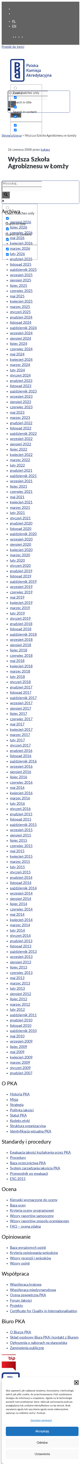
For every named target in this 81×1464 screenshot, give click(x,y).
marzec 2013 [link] (20, 983)
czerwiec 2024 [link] (21, 349)
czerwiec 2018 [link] (21, 655)
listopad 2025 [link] (20, 264)
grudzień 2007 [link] (21, 1073)
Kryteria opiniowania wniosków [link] (34, 1253)
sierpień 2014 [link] (20, 899)
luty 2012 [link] (17, 1010)
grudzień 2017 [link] (21, 687)
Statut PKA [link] (18, 1115)
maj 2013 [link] (17, 978)
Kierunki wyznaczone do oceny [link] (34, 1200)
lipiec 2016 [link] (18, 777)
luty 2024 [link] (17, 370)
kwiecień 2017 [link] (21, 729)
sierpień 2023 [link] (20, 402)
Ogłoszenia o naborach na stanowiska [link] (38, 1343)
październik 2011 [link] (23, 1015)
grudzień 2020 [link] (21, 523)
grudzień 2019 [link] (21, 571)
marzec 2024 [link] (20, 365)
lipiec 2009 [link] (18, 1047)
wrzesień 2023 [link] (21, 396)
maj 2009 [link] (17, 1052)
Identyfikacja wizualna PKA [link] (30, 1131)
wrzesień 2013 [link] (21, 957)
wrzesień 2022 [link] (21, 439)
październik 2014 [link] (23, 888)
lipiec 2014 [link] (18, 904)
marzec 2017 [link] (20, 735)
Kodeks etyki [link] (20, 1121)
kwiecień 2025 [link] (21, 301)
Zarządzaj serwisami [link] (41, 1420)
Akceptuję (42, 1431)
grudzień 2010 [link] (21, 1020)
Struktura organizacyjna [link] (28, 1126)
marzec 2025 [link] (20, 307)
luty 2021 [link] (17, 513)
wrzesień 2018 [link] (21, 640)
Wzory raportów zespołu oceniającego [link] (39, 1221)
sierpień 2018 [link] (20, 645)
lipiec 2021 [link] (18, 486)
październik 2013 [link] (23, 951)
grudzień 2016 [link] (21, 751)
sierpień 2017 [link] (20, 708)
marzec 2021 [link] (20, 507)
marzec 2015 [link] (20, 862)
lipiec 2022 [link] (18, 449)
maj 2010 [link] (17, 1036)
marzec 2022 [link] (20, 460)
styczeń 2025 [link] (20, 312)
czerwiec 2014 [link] (21, 909)
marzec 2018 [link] (20, 671)
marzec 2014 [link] (20, 925)
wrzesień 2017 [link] (21, 703)
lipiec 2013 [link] (18, 967)
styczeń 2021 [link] (20, 518)
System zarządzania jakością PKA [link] (35, 1168)
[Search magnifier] (6, 195)
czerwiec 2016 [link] (21, 782)
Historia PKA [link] (20, 1094)
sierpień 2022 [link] (20, 444)
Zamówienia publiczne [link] (27, 1348)
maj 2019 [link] (17, 597)
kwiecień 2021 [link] (21, 502)
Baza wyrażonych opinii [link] (28, 1247)
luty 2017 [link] (17, 740)
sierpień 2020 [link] (20, 544)
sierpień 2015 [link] (20, 835)
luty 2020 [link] (17, 560)
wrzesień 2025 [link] (21, 275)
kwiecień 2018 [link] (21, 666)
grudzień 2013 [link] (21, 941)
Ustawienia (42, 1454)
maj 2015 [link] (17, 851)
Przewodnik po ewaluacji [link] (29, 1173)
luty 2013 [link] (17, 988)
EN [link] (14, 26)
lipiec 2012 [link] (18, 999)
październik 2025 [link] (23, 270)
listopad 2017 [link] (20, 692)
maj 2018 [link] (17, 661)
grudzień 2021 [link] (21, 470)
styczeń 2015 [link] (20, 872)
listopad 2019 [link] (20, 576)
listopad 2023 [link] (20, 386)
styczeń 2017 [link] (20, 745)
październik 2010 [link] (23, 1031)
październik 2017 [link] (23, 698)
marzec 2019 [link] (20, 608)
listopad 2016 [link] (20, 756)
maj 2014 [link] (17, 914)
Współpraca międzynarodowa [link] (33, 1290)
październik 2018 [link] (23, 634)
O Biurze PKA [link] (20, 1332)
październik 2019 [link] (23, 581)
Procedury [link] (18, 1158)
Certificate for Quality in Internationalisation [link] (43, 1311)
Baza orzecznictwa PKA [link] (28, 1163)
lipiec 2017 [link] (18, 714)
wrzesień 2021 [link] (21, 481)
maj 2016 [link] (17, 788)
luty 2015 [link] (17, 867)
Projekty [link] (16, 1306)
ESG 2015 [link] (18, 1179)
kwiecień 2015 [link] (21, 856)
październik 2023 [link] (23, 391)
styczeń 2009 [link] (20, 1068)
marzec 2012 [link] (20, 1004)
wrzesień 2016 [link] (21, 766)
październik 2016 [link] (23, 761)
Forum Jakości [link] (21, 1300)
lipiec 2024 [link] (18, 344)
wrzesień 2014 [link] (21, 893)
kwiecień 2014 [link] (21, 920)
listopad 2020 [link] (20, 529)
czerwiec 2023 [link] (21, 407)
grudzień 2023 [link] (21, 381)
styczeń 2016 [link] (20, 809)
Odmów (42, 1442)
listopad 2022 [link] (20, 428)
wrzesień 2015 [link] (21, 830)
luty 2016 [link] (17, 803)
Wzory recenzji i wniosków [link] (30, 1258)
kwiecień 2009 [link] (21, 1057)
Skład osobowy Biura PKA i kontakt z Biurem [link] (44, 1337)
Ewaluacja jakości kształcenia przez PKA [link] (40, 1152)
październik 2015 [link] (23, 825)
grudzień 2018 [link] (21, 624)
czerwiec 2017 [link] (21, 719)
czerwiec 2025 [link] (21, 291)
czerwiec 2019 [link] (21, 592)
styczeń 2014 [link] (20, 936)
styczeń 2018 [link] (20, 682)
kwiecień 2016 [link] (21, 793)
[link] (20, 37)
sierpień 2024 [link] (20, 338)
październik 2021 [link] (23, 476)
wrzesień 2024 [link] (21, 333)
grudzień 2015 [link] (21, 814)
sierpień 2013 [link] (20, 962)
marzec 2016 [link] (20, 798)
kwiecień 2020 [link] (21, 550)
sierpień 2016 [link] (20, 772)
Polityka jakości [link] (22, 1110)
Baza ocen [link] (18, 1205)
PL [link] (14, 21)
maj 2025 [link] (17, 296)
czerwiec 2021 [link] (21, 492)
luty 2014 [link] (17, 930)
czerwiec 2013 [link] (21, 973)
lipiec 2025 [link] (18, 285)
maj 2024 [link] (17, 354)
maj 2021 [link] (17, 497)
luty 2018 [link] (17, 677)
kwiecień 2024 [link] (21, 359)
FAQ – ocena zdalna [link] (25, 1226)
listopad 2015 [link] (20, 819)
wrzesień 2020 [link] (21, 539)
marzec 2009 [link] (20, 1062)
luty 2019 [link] (17, 613)
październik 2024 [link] (23, 328)
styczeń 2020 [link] (20, 566)
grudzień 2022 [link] (21, 423)
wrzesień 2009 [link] (21, 1041)
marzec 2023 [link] (20, 418)
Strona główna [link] (11, 135)
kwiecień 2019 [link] (21, 603)
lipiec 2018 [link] (18, 650)
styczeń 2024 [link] (20, 375)
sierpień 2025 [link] (20, 280)
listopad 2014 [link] (20, 883)
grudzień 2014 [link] (21, 877)
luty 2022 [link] (17, 465)
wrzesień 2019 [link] (21, 587)
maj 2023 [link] (17, 412)
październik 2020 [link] (23, 534)
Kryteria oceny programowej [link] (32, 1210)
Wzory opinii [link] (20, 1263)
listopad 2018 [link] (20, 629)
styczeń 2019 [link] (20, 618)
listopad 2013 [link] (20, 946)
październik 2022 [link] (23, 433)
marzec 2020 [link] (20, 555)
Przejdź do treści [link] (13, 47)
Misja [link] (14, 1099)
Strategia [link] (16, 1105)
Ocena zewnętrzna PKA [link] (28, 1295)
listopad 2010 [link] (20, 1025)
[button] (76, 1382)
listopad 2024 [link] (20, 322)
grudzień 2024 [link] (21, 317)
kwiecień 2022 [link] (21, 455)
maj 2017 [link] (17, 724)
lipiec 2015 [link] (18, 840)
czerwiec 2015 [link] (21, 846)
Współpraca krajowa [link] (25, 1284)
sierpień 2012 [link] (20, 994)
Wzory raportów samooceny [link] (32, 1216)
